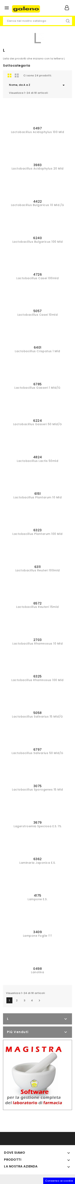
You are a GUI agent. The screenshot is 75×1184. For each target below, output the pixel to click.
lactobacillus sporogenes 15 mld (37, 790)
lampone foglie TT (37, 936)
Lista (17, 75)
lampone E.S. (37, 899)
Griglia (10, 75)
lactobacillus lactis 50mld (37, 461)
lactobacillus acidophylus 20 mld (38, 169)
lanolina (37, 972)
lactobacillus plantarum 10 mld (37, 497)
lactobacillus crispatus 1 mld (37, 351)
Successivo (39, 1001)
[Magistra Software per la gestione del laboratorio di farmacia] (33, 1075)
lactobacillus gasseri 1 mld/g (37, 388)
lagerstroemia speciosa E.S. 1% (37, 826)
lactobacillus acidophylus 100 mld (37, 132)
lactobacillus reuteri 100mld (37, 570)
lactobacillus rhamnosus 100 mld (37, 680)
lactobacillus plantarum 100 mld (37, 534)
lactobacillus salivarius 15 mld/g (37, 717)
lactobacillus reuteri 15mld (37, 607)
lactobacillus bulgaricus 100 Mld (37, 242)
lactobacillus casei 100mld (37, 278)
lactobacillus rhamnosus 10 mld (37, 644)
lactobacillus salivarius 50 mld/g (37, 753)
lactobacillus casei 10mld (37, 315)
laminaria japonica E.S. (37, 863)
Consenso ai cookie (59, 1181)
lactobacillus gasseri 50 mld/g (37, 424)
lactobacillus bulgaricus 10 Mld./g (37, 205)
